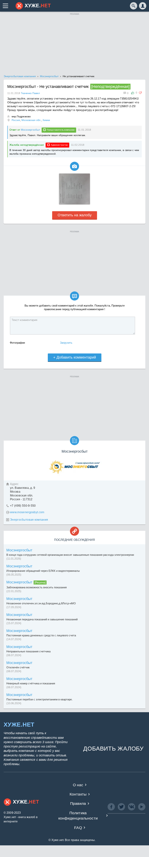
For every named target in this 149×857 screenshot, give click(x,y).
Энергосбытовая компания (29, 519)
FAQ (78, 828)
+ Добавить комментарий (74, 357)
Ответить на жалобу (75, 215)
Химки (46, 120)
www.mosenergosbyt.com (27, 512)
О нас (78, 785)
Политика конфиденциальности (78, 815)
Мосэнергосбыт (30, 129)
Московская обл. (31, 120)
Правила (78, 803)
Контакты (78, 794)
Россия (16, 120)
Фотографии (17, 342)
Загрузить (66, 342)
